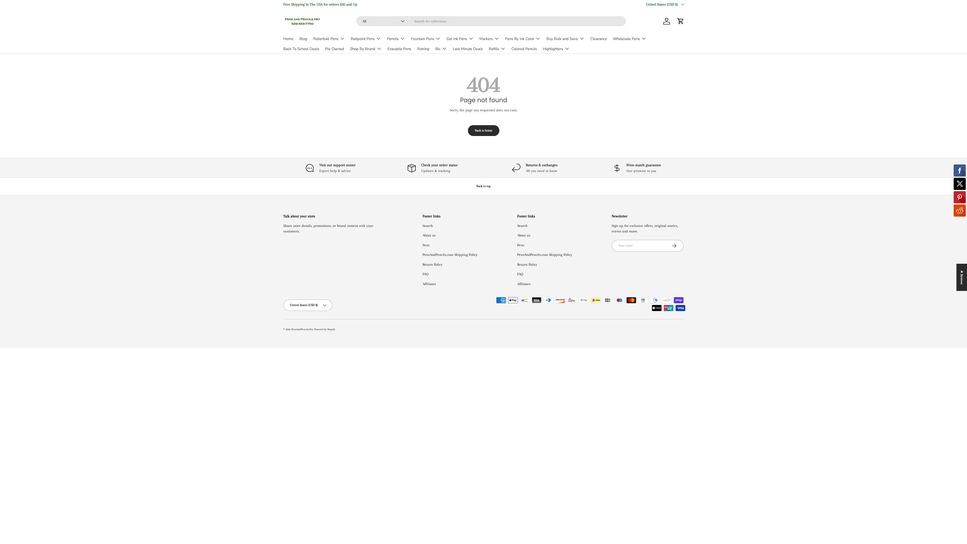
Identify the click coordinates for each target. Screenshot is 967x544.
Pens (426, 245)
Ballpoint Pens (363, 38)
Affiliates (429, 284)
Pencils (393, 38)
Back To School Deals (301, 48)
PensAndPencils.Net (302, 329)
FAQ (426, 274)
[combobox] (491, 21)
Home (288, 38)
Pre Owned (334, 48)
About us (429, 235)
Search (428, 226)
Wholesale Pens (626, 38)
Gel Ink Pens (456, 38)
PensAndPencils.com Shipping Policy (450, 255)
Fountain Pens (422, 38)
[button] (680, 21)
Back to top (483, 186)
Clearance (598, 38)
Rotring (423, 48)
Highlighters (553, 48)
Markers (486, 38)
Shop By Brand (362, 48)
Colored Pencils (524, 48)
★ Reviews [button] (961, 277)
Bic (437, 48)
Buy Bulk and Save (562, 38)
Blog (303, 38)
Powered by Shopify (324, 329)
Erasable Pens (399, 48)
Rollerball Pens (325, 38)
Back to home (483, 130)
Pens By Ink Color (519, 38)
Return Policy (432, 264)
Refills (494, 48)
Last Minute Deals (468, 48)
